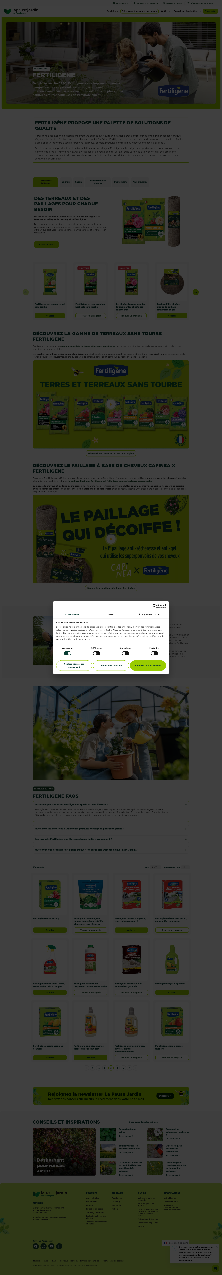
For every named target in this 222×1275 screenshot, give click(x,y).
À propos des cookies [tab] (149, 614)
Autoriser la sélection (111, 665)
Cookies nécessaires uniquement (74, 665)
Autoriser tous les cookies (148, 665)
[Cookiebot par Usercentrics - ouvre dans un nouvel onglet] (155, 606)
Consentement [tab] (72, 614)
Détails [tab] (111, 614)
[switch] (96, 653)
